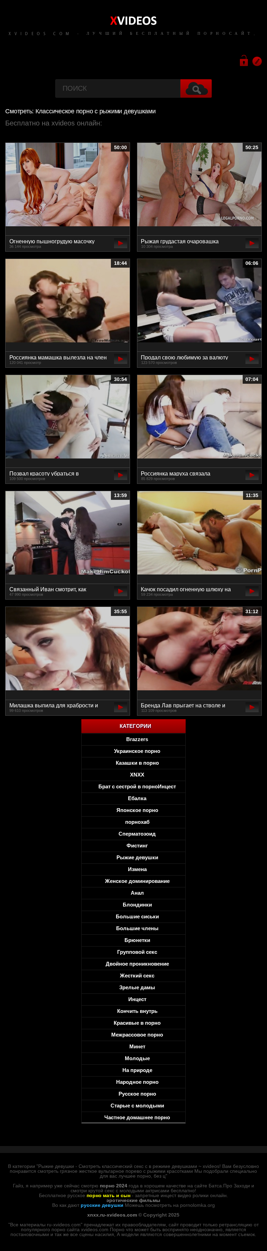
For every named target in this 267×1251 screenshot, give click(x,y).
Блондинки (137, 905)
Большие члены (137, 928)
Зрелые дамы (137, 987)
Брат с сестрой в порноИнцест (137, 786)
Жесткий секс (137, 975)
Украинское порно (137, 751)
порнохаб (137, 822)
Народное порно (137, 1082)
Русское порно (137, 1094)
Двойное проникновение (137, 964)
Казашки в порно (137, 763)
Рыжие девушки (137, 857)
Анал (137, 893)
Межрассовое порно (137, 1035)
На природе (137, 1070)
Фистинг (137, 845)
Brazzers (137, 739)
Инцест (137, 999)
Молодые (137, 1058)
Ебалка (137, 798)
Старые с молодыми (137, 1105)
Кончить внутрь (137, 1011)
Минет (137, 1046)
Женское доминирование (137, 881)
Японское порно (137, 810)
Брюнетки (137, 940)
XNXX (137, 775)
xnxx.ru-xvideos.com (112, 1215)
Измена (137, 869)
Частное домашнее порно (137, 1117)
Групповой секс (137, 952)
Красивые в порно (137, 1023)
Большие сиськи (137, 916)
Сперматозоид (137, 834)
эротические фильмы (133, 1200)
